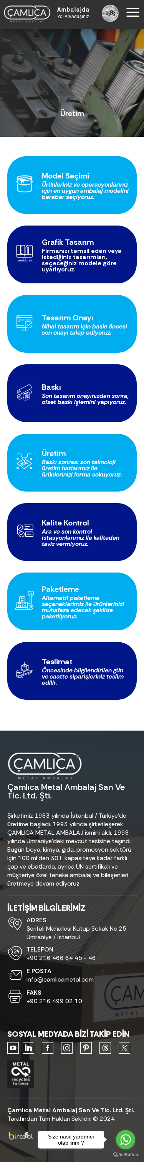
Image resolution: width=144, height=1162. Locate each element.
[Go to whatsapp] (125, 1139)
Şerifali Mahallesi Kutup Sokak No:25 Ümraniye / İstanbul (76, 933)
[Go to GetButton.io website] (125, 1154)
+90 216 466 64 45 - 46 (61, 958)
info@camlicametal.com (60, 979)
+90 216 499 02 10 (54, 1001)
